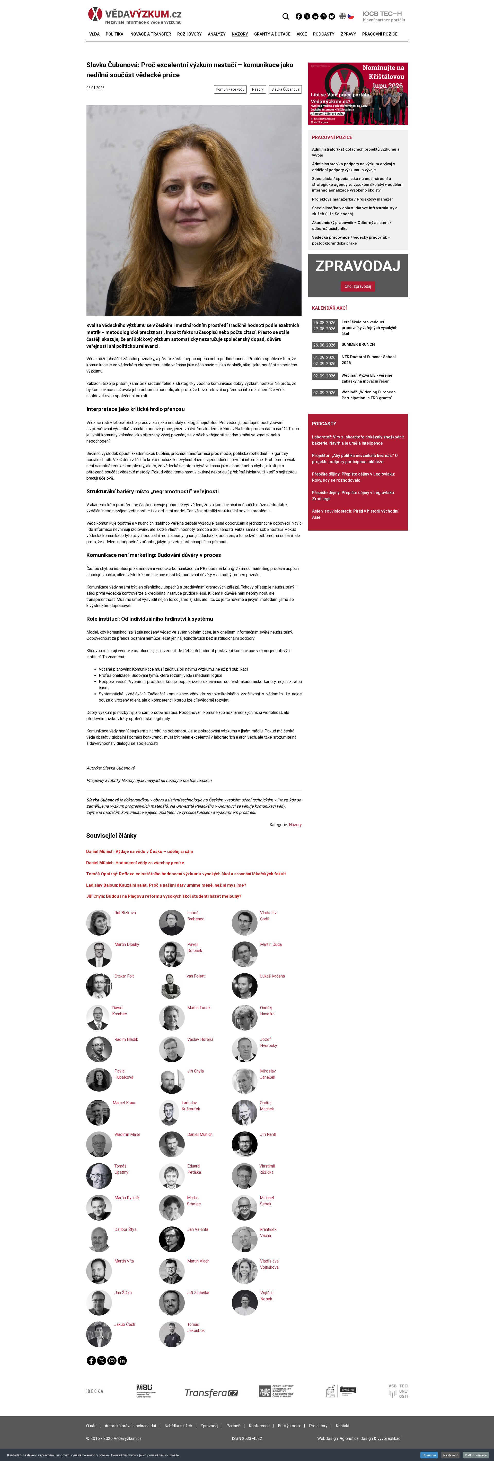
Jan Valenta (197, 1229)
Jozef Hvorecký (268, 1042)
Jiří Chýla (195, 1071)
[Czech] (351, 16)
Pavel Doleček (194, 947)
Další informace (476, 1455)
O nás (91, 1425)
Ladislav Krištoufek (191, 1105)
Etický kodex (289, 1425)
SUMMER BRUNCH (358, 344)
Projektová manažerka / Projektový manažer (352, 199)
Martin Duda (271, 944)
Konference (259, 1425)
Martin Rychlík (127, 1197)
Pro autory (318, 1425)
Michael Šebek (267, 1200)
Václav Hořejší (200, 1039)
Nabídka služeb (178, 1425)
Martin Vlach (198, 1261)
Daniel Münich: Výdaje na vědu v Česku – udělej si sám (139, 851)
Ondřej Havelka (267, 1010)
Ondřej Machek (267, 1105)
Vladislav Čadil (268, 915)
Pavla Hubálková (123, 1074)
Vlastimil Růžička (267, 1169)
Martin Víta (124, 1261)
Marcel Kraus (124, 1102)
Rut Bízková (125, 912)
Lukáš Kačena (272, 976)
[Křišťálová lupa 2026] (358, 93)
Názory (258, 89)
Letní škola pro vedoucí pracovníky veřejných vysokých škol (370, 328)
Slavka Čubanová (285, 89)
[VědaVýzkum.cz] (134, 14)
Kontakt (342, 1425)
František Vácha (268, 1232)
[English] (342, 16)
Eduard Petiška (194, 1169)
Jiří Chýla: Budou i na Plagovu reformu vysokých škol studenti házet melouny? (163, 896)
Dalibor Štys (125, 1229)
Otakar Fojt (124, 976)
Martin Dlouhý (126, 944)
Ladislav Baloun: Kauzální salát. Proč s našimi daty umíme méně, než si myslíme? (166, 885)
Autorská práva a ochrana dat (130, 1425)
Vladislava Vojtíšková (269, 1264)
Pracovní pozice (332, 137)
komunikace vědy (230, 89)
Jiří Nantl (268, 1134)
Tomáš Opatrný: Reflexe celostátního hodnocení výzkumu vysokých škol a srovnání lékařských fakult (186, 873)
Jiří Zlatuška (198, 1292)
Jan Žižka (123, 1292)
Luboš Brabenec (195, 915)
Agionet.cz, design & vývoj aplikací (370, 1438)
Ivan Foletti (196, 976)
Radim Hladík (126, 1039)
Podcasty (324, 423)
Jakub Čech (124, 1324)
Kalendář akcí (329, 308)
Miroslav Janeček (268, 1074)
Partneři (233, 1425)
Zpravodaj (358, 266)
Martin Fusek (199, 1007)
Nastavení (450, 1455)
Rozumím (429, 1455)
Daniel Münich (200, 1134)
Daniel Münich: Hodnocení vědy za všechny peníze (135, 862)
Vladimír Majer (127, 1134)
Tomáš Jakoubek (196, 1327)
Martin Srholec (194, 1200)
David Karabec (119, 1010)
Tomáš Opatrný (121, 1169)
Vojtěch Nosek (267, 1295)
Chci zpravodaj (358, 286)
